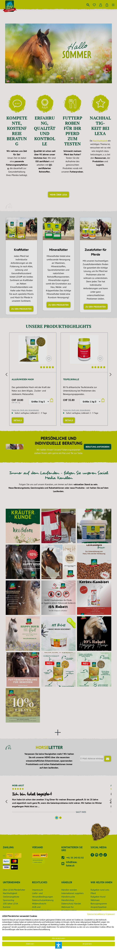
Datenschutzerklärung (96, 914)
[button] (58, 945)
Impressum (110, 914)
